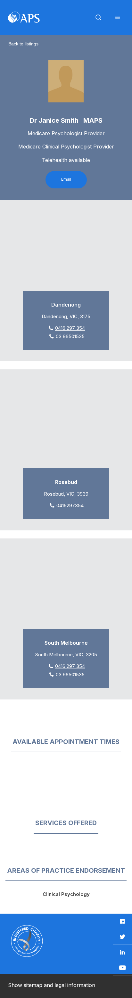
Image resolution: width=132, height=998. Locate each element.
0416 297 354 (70, 328)
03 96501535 (70, 336)
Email (66, 179)
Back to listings (23, 43)
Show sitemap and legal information (51, 985)
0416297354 (70, 505)
